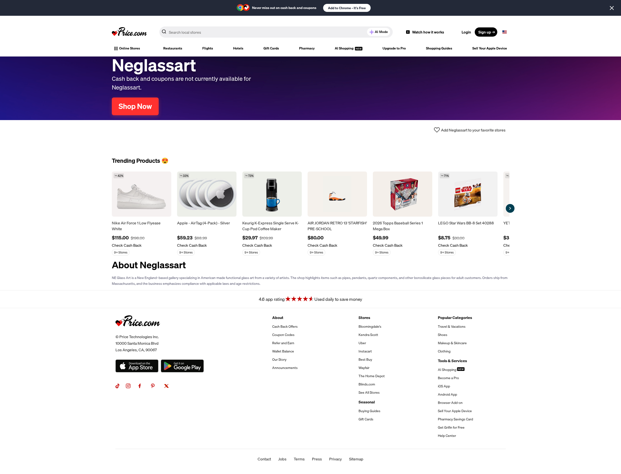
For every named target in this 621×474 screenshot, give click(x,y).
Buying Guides (369, 411)
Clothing (444, 351)
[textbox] (504, 32)
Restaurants (172, 48)
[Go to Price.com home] (129, 32)
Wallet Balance (283, 351)
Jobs (282, 459)
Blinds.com (367, 384)
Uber (362, 343)
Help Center (447, 435)
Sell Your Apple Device (489, 48)
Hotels (238, 48)
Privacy (335, 459)
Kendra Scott (368, 334)
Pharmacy (307, 48)
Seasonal (367, 402)
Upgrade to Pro (394, 48)
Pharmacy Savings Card (455, 419)
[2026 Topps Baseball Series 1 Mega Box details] (402, 194)
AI (381, 31)
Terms (299, 459)
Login (466, 32)
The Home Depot (372, 376)
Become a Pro (448, 378)
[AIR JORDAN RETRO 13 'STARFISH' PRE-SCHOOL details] (337, 194)
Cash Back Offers (285, 326)
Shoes (442, 334)
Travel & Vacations (452, 326)
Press (317, 459)
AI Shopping (344, 48)
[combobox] (276, 32)
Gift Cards (271, 48)
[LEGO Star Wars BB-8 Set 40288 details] (468, 194)
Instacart (365, 351)
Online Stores (129, 48)
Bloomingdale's (370, 326)
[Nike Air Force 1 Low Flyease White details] (141, 194)
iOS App (444, 386)
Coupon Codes (283, 334)
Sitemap (356, 459)
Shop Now (135, 106)
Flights (207, 48)
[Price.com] (137, 332)
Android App (447, 394)
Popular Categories (455, 317)
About (277, 317)
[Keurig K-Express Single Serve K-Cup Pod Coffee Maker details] (272, 194)
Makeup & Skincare (452, 343)
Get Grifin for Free (451, 427)
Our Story (279, 359)
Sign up (484, 32)
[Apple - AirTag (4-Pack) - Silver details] (207, 194)
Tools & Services (452, 361)
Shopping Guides (439, 48)
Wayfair (364, 367)
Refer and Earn (283, 343)
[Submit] (164, 33)
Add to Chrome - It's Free (347, 8)
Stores (364, 317)
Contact (264, 459)
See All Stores (369, 392)
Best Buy (365, 359)
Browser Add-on (450, 402)
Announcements (285, 367)
